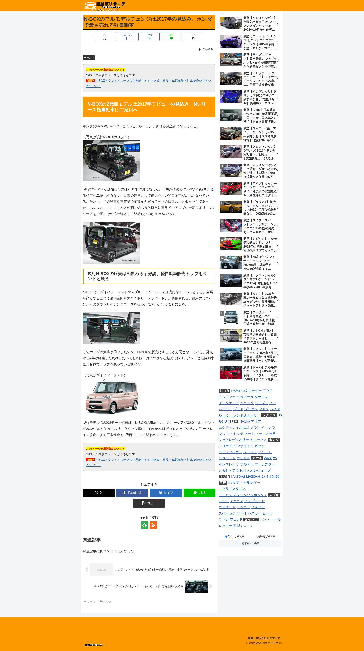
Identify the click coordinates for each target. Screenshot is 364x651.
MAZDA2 (238, 476)
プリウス (251, 409)
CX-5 (265, 476)
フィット (250, 452)
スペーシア (227, 513)
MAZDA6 (253, 476)
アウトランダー (248, 483)
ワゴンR (236, 519)
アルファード (229, 397)
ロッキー (225, 526)
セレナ (238, 434)
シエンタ (247, 403)
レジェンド (227, 458)
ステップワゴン (230, 452)
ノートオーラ (266, 434)
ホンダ (90, 57)
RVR (231, 483)
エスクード (227, 507)
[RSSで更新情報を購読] (153, 525)
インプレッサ (229, 464)
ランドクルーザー (246, 415)
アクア (268, 391)
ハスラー (254, 513)
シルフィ (225, 434)
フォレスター (265, 464)
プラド (238, 409)
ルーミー (225, 415)
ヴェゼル (243, 458)
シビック (258, 446)
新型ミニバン (243, 526)
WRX (268, 458)
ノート (249, 434)
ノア (272, 403)
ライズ (275, 409)
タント (265, 519)
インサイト (241, 446)
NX (280, 415)
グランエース (229, 403)
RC (221, 421)
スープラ (261, 403)
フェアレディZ (230, 440)
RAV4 (235, 391)
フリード (265, 452)
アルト (224, 501)
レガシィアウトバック (236, 470)
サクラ (270, 427)
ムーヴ (267, 513)
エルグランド (253, 427)
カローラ (247, 397)
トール (276, 519)
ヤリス (264, 409)
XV (275, 458)
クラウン (261, 397)
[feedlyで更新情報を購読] (144, 525)
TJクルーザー (251, 391)
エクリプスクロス (232, 489)
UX (226, 421)
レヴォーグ (262, 470)
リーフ (247, 440)
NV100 (244, 421)
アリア (256, 421)
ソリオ (242, 513)
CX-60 (274, 476)
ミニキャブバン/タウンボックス (243, 495)
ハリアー (225, 409)
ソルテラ (247, 464)
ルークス (260, 440)
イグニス (236, 501)
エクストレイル (230, 427)
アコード (225, 446)
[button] (193, 37)
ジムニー (243, 507)
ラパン (224, 519)
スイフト (258, 507)
